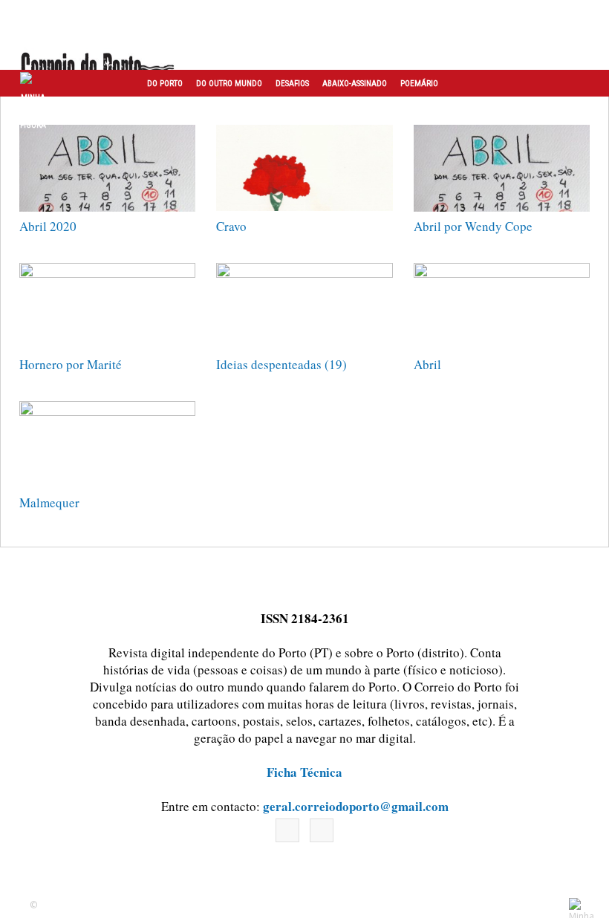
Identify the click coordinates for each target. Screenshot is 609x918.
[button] (581, 83)
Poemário (419, 83)
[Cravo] (304, 168)
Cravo (231, 226)
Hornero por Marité (70, 364)
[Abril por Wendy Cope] (502, 168)
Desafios (292, 83)
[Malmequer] (107, 444)
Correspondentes (181, 111)
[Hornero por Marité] (107, 306)
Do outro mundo (229, 83)
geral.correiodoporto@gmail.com (356, 806)
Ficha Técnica (304, 772)
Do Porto (165, 83)
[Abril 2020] (107, 168)
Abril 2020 (47, 226)
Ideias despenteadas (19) (281, 364)
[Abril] (502, 306)
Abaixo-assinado (354, 83)
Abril (427, 364)
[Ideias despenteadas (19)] (304, 306)
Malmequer (49, 502)
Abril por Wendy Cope (473, 226)
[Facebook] (287, 830)
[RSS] (321, 830)
